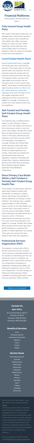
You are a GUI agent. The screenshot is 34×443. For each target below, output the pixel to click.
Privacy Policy (10, 439)
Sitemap (4, 405)
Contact (17, 345)
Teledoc (17, 348)
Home (17, 332)
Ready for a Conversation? (17, 288)
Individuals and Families (17, 337)
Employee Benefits (17, 335)
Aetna (21, 90)
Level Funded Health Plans (16, 58)
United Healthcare (11, 90)
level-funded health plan (12, 63)
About (17, 343)
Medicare (17, 340)
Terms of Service (22, 439)
